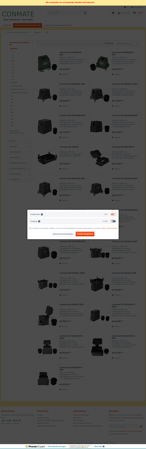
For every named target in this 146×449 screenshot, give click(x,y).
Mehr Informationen (109, 228)
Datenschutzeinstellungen (63, 234)
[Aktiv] (113, 214)
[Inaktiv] (113, 221)
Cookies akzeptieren (85, 234)
